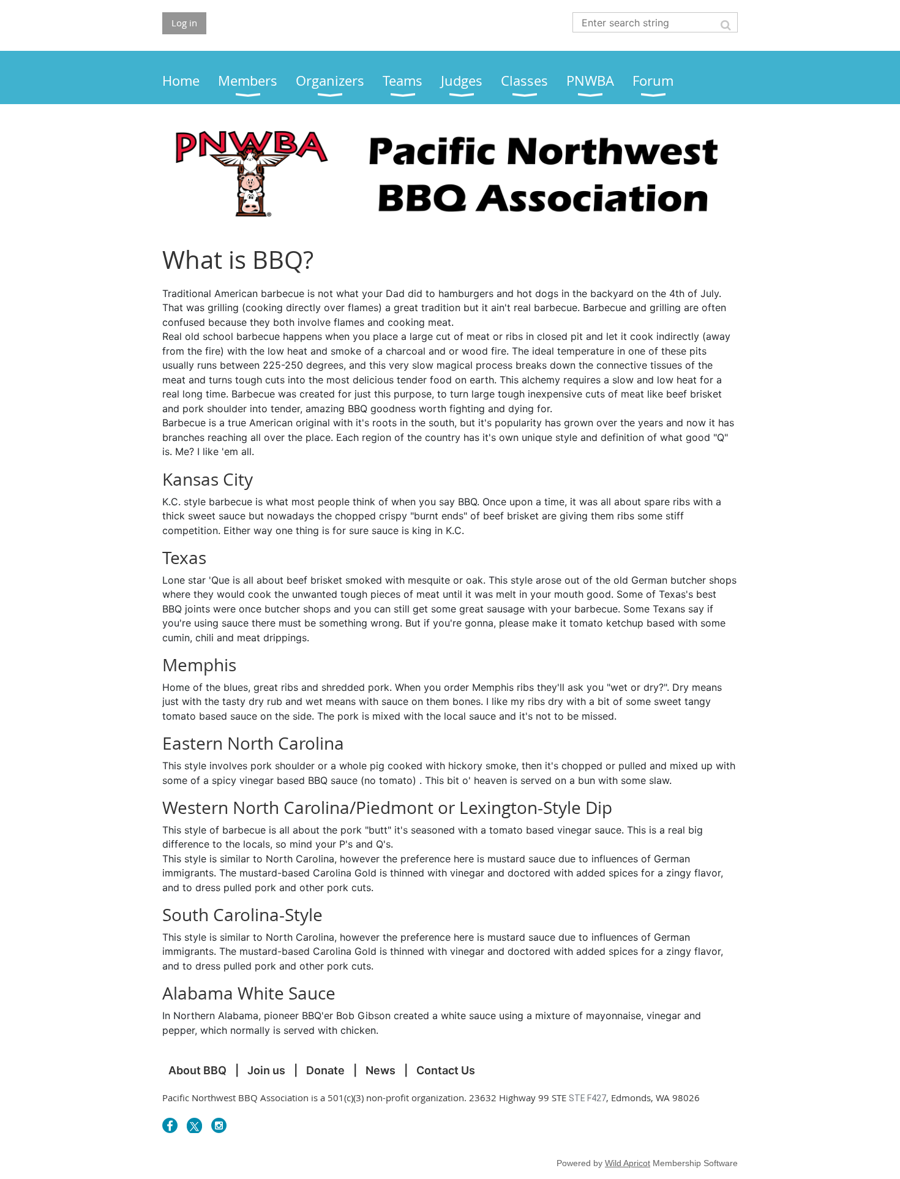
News (381, 1070)
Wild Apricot (627, 1163)
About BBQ (197, 1070)
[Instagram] (219, 1125)
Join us (266, 1070)
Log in (184, 23)
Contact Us (445, 1070)
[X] (194, 1125)
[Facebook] (170, 1125)
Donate (325, 1070)
